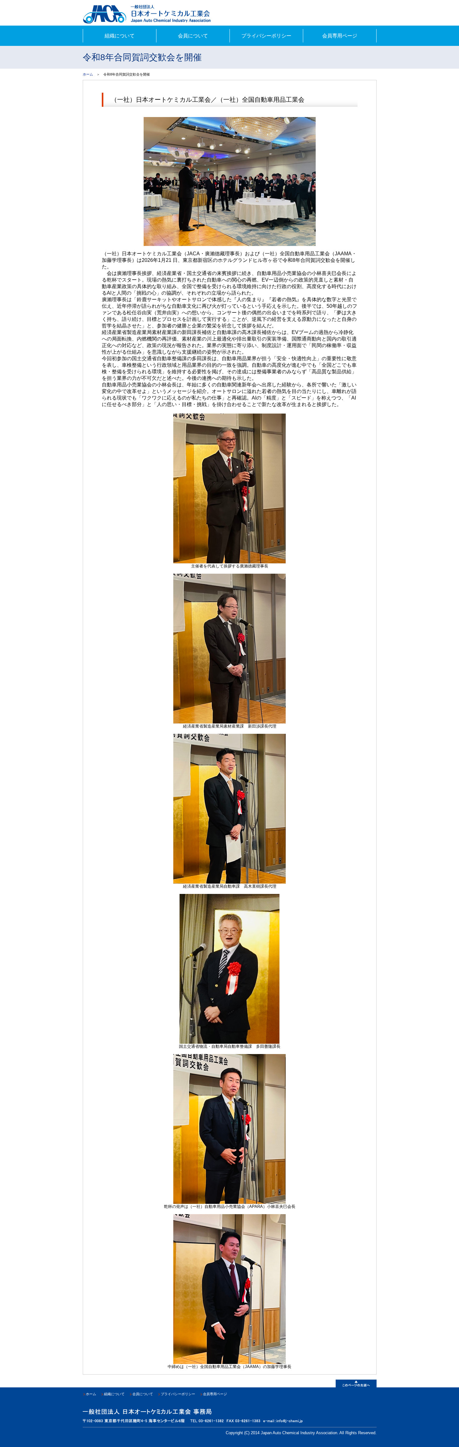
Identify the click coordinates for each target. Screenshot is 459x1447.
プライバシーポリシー (266, 35)
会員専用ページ (339, 35)
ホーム (88, 74)
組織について (120, 35)
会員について (193, 35)
